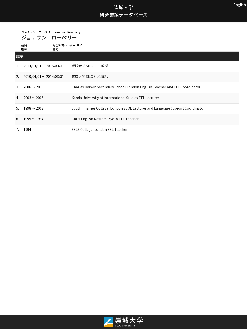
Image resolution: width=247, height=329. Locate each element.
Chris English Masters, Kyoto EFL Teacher (105, 118)
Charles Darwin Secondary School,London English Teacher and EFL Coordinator (136, 87)
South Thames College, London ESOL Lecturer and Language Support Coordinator (138, 108)
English (239, 4)
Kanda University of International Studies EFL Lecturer (115, 97)
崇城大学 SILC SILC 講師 (90, 76)
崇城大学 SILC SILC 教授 (90, 65)
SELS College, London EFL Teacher (100, 129)
